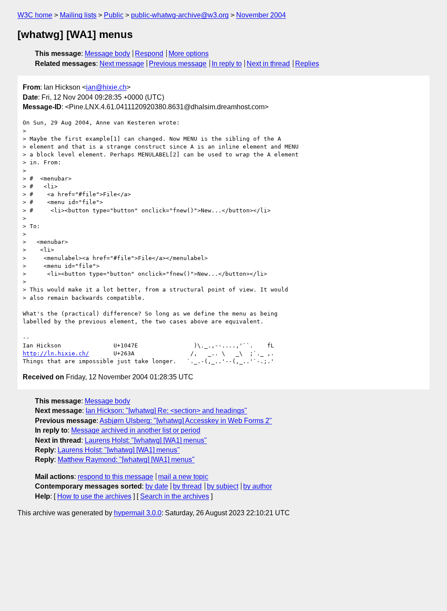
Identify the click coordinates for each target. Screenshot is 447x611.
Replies (307, 63)
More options (188, 53)
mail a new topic (183, 476)
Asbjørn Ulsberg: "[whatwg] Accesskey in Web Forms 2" (186, 420)
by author (257, 486)
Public (114, 15)
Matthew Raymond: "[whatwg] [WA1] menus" (126, 459)
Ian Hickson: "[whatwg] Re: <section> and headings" (166, 410)
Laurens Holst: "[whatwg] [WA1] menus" (146, 440)
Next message (122, 63)
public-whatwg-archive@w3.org (180, 15)
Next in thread (268, 63)
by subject (222, 486)
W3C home (34, 15)
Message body (107, 53)
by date (156, 486)
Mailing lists (78, 15)
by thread (187, 486)
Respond (149, 53)
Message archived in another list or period (135, 430)
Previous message (177, 63)
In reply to (227, 63)
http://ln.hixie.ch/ (56, 353)
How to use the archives (94, 496)
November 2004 (261, 15)
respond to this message (115, 476)
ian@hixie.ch (106, 87)
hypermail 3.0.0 (138, 513)
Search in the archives (174, 496)
